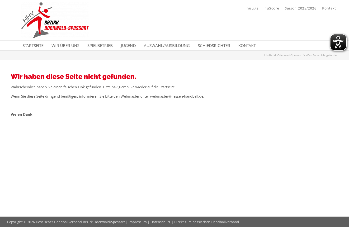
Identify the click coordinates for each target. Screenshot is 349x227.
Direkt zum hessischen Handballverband (206, 222)
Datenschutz (160, 222)
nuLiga (253, 8)
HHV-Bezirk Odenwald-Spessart (282, 55)
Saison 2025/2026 (300, 8)
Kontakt (329, 8)
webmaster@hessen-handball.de (176, 96)
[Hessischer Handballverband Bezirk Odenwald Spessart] (55, 36)
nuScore (271, 8)
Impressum (138, 222)
